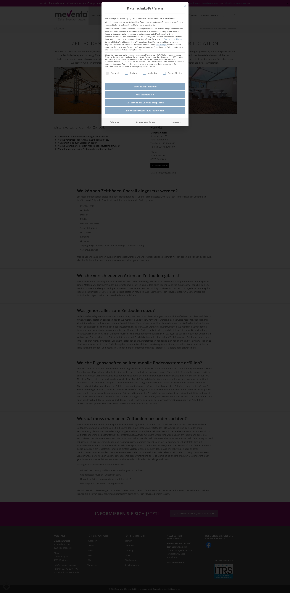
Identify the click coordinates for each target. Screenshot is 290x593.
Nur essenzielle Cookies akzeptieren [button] (145, 102)
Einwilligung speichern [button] (145, 86)
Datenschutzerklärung (173, 39)
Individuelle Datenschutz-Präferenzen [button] (145, 110)
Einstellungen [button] (161, 44)
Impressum (175, 122)
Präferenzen (115, 122)
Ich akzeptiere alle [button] (145, 94)
